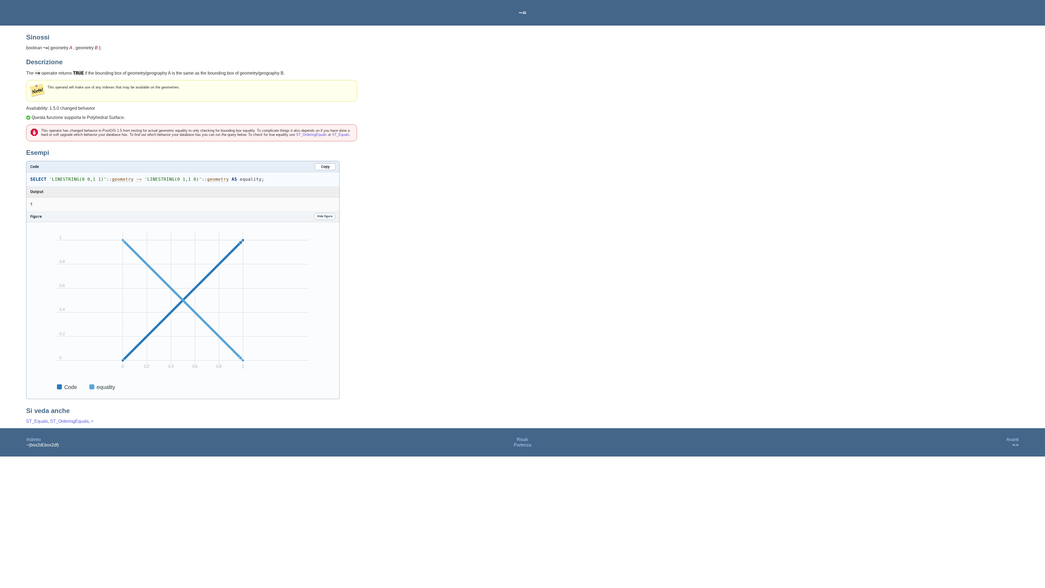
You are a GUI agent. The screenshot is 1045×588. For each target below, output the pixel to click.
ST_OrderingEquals (311, 135)
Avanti (1012, 439)
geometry (123, 179)
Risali (522, 439)
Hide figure (325, 216)
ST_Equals (340, 135)
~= (139, 179)
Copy (325, 166)
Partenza (522, 445)
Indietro (33, 439)
